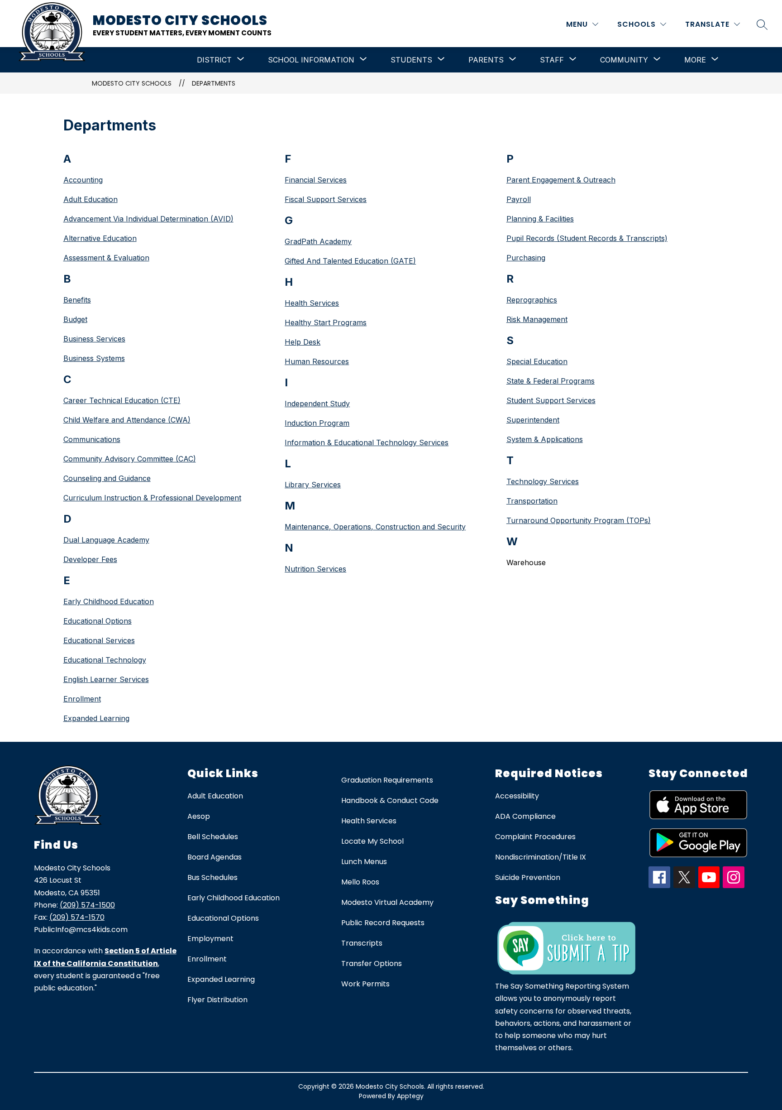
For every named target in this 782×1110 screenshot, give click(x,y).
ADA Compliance (525, 816)
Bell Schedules (212, 836)
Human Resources (317, 361)
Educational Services (99, 640)
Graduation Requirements (387, 780)
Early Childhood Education (108, 601)
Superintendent (532, 419)
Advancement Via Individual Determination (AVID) (148, 218)
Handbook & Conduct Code (390, 800)
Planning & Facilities (540, 218)
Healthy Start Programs (326, 322)
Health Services (312, 303)
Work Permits (365, 984)
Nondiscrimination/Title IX (540, 857)
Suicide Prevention (527, 877)
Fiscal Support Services (326, 199)
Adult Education (90, 199)
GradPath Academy (318, 241)
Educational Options (97, 620)
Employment (210, 938)
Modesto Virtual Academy (387, 902)
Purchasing (525, 257)
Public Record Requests (382, 923)
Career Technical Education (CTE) (122, 400)
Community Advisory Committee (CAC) (129, 458)
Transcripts (361, 943)
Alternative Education (100, 238)
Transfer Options (371, 963)
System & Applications (544, 439)
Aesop (198, 816)
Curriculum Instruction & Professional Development (152, 497)
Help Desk (302, 341)
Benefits (77, 299)
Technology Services (542, 481)
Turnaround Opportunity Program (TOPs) (578, 520)
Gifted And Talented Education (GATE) (350, 260)
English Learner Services (106, 679)
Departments (213, 83)
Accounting (83, 179)
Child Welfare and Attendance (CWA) (127, 419)
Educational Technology (104, 659)
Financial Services (316, 179)
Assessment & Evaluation (106, 257)
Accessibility (517, 796)
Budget (75, 319)
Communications (91, 439)
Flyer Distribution (217, 1000)
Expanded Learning (96, 718)
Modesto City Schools (132, 83)
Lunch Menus (364, 861)
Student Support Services (551, 400)
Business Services (94, 338)
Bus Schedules (212, 877)
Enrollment (82, 698)
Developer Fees (90, 559)
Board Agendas (214, 857)
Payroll (518, 199)
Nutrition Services (315, 568)
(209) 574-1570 (77, 917)
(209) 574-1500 (87, 905)
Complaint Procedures (535, 836)
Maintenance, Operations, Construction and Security (375, 526)
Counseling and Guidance (107, 478)
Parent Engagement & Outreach (560, 179)
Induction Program (317, 423)
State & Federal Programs (550, 380)
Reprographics (531, 299)
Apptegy (410, 1095)
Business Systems (94, 358)
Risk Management (536, 319)
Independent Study (317, 403)
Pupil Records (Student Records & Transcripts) (587, 238)
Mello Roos (360, 882)
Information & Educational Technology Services (366, 442)
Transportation (532, 500)
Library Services (313, 484)
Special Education (536, 361)
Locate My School (372, 841)
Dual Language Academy (106, 539)
